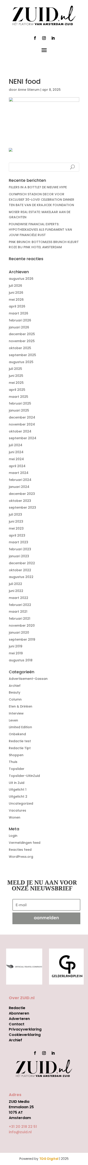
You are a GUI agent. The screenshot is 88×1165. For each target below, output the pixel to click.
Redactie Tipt (20, 748)
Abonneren (19, 1013)
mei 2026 (16, 299)
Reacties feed (20, 849)
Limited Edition (20, 727)
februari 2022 (20, 605)
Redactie (17, 1007)
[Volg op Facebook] (35, 38)
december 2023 (22, 493)
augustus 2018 (20, 660)
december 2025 (22, 334)
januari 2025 (19, 410)
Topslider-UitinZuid (24, 776)
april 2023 (17, 535)
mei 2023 (16, 528)
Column (15, 699)
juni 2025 (16, 375)
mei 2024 (16, 459)
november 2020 (22, 625)
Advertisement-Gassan (28, 678)
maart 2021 (18, 611)
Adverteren (19, 1018)
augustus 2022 (21, 577)
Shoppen (16, 755)
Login (13, 835)
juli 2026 (15, 285)
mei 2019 (16, 653)
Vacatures (17, 810)
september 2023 (22, 507)
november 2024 (22, 424)
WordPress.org (21, 856)
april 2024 (17, 466)
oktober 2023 (20, 500)
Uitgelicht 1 (17, 789)
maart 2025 (18, 396)
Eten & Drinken (20, 706)
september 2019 (22, 639)
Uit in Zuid (16, 782)
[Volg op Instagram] (44, 38)
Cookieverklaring (25, 1034)
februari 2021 (19, 618)
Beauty (14, 692)
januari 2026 (19, 327)
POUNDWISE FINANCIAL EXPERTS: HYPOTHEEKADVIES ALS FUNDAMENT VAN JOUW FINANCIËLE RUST (40, 229)
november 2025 (22, 341)
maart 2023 (18, 542)
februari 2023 (20, 549)
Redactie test (20, 741)
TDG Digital (48, 1158)
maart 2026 (18, 313)
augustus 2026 (21, 278)
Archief (15, 685)
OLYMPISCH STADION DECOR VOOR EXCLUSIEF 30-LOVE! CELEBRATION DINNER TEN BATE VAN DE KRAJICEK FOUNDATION (41, 199)
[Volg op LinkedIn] (53, 38)
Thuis (13, 762)
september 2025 (22, 355)
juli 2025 (15, 368)
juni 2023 (16, 521)
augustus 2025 (21, 362)
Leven (13, 720)
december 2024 (22, 417)
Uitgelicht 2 (18, 796)
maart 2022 (18, 598)
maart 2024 (18, 473)
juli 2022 (15, 584)
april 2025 (17, 389)
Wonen (14, 817)
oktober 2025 (20, 348)
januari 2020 (19, 632)
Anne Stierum (28, 89)
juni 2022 (16, 591)
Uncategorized (21, 803)
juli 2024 (15, 445)
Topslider (16, 769)
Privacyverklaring (25, 1029)
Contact (16, 1024)
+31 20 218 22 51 (23, 1126)
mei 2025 (16, 382)
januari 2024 (19, 487)
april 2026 (17, 306)
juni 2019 (15, 646)
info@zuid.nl (20, 1132)
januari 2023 (19, 556)
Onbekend (17, 734)
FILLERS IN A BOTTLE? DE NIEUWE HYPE (38, 187)
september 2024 (22, 438)
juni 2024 (16, 452)
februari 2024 (20, 480)
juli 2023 (15, 514)
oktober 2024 (20, 431)
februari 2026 (20, 320)
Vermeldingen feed (24, 842)
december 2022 (22, 563)
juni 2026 (16, 292)
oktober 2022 (20, 570)
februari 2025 (20, 403)
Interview (16, 713)
